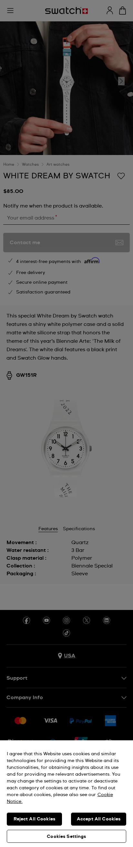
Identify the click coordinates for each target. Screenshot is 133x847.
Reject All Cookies (35, 819)
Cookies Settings (66, 836)
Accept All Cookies (99, 819)
